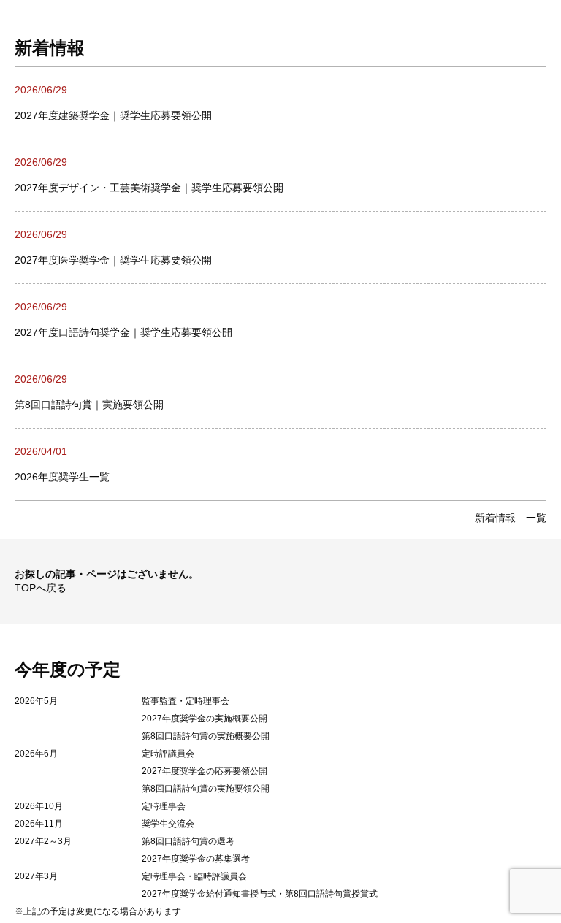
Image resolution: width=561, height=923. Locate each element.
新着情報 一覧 (510, 518)
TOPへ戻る (40, 588)
